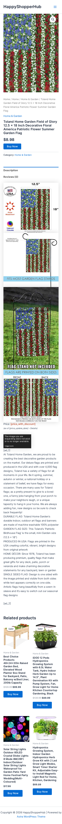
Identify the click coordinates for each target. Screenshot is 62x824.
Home (6, 99)
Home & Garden (30, 99)
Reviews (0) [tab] (10, 176)
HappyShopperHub (22, 6)
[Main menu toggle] (55, 6)
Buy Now (12, 146)
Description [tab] (10, 170)
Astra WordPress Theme (31, 816)
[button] (53, 19)
